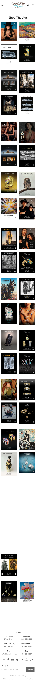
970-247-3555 (9, 639)
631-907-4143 (27, 646)
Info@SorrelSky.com (9, 654)
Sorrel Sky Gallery (20, 676)
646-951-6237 (27, 654)
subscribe (30, 669)
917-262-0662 (9, 646)
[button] (2, 5)
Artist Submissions (13, 679)
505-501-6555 (26, 639)
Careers (23, 679)
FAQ (4, 679)
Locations (30, 679)
